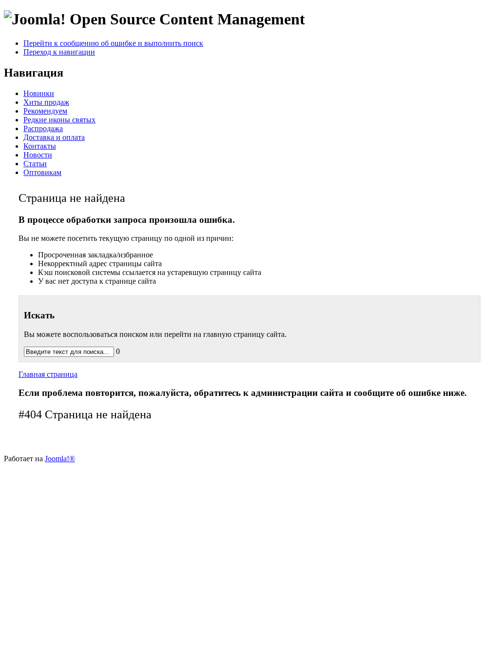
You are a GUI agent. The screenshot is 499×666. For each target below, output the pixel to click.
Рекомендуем (45, 111)
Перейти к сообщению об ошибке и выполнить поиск (113, 43)
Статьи (35, 163)
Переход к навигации (59, 52)
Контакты (39, 146)
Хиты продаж (46, 102)
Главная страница (48, 374)
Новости (37, 155)
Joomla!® (60, 458)
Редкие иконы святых (59, 120)
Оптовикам (42, 172)
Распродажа (43, 128)
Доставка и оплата (54, 137)
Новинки (38, 93)
